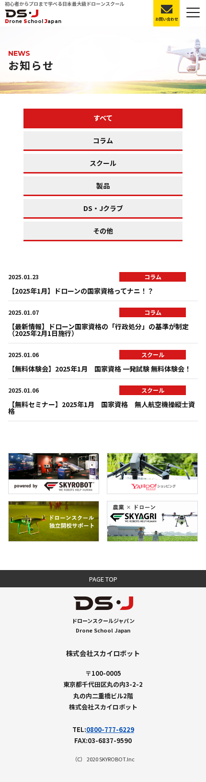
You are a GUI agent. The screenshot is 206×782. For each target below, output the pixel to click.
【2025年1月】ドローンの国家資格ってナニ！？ (81, 291)
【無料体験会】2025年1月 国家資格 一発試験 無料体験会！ (99, 368)
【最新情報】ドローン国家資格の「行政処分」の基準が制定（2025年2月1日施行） (98, 330)
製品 (103, 185)
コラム (103, 140)
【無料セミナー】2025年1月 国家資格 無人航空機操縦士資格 (101, 407)
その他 (103, 231)
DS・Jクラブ (103, 208)
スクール (103, 163)
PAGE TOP (103, 578)
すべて (103, 118)
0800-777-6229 (110, 729)
